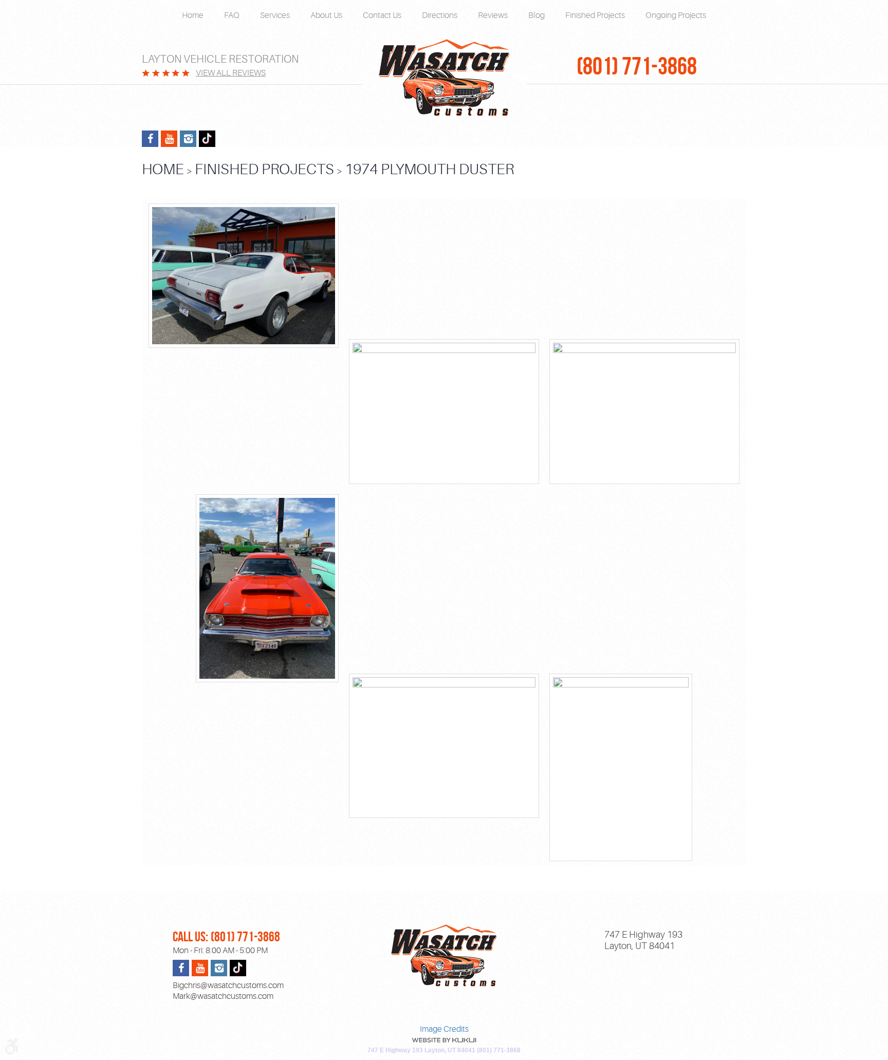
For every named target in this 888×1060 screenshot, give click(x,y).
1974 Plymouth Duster (429, 169)
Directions (439, 15)
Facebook (150, 139)
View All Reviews (231, 73)
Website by (444, 1040)
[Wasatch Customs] (444, 78)
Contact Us (382, 15)
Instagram (188, 139)
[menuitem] (192, 15)
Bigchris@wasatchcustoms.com (228, 985)
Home (192, 15)
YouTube (169, 139)
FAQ (231, 15)
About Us (326, 15)
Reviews (493, 15)
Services (275, 15)
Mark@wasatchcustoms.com (223, 996)
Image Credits (444, 1029)
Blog (536, 15)
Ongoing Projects (675, 15)
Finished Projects (595, 15)
